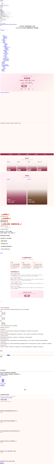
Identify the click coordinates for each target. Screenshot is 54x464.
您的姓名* (1, 13)
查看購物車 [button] (1, 385)
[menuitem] (3, 23)
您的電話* (1, 14)
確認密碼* (1, 18)
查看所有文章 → (2, 463)
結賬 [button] (4, 385)
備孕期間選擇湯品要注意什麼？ (4, 332)
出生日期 (1, 15)
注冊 (1, 21)
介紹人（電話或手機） (3, 16)
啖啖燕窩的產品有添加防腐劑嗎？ (4, 335)
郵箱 (0, 5)
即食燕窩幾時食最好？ (3, 329)
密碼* (1, 17)
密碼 (0, 6)
